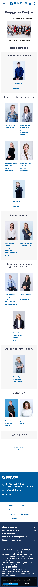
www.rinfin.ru (10, 576)
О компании (13, 518)
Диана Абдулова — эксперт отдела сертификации (26, 297)
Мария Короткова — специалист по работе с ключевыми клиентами (25, 168)
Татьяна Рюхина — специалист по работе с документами (18, 336)
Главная (12, 506)
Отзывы (24, 506)
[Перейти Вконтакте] (3, 495)
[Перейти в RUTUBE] (11, 495)
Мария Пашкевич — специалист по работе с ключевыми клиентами (26, 129)
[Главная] (18, 3)
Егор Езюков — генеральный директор (17, 86)
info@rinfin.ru (13, 490)
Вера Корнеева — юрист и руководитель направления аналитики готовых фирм (11, 249)
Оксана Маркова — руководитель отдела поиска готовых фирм (19, 380)
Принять (10, 583)
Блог (23, 510)
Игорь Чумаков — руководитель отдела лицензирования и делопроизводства (11, 299)
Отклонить (27, 583)
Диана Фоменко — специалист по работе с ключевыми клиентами (11, 168)
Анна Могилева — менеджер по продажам (18, 204)
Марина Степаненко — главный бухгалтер (11, 423)
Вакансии (25, 514)
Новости (12, 510)
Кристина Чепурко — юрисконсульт (26, 244)
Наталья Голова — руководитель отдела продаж (11, 127)
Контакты (12, 514)
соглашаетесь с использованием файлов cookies (22, 580)
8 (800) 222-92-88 (15, 484)
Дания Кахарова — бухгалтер (26, 422)
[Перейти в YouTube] (7, 495)
